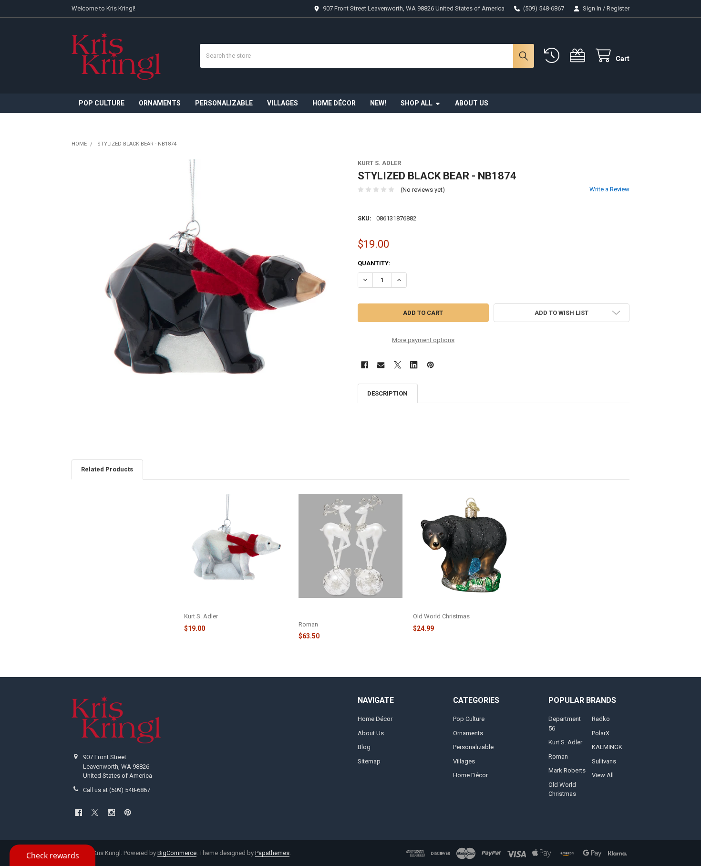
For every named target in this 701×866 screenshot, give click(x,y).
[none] (208, 295)
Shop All (417, 103)
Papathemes (272, 852)
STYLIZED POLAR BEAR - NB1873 (231, 606)
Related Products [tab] (107, 469)
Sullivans (604, 761)
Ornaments (160, 103)
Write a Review (609, 189)
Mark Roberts (567, 770)
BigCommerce (176, 852)
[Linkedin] (414, 365)
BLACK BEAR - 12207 (443, 606)
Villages (282, 103)
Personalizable (224, 103)
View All (603, 775)
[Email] (381, 365)
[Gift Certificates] (579, 55)
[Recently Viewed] (553, 55)
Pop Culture (101, 103)
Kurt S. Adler (565, 742)
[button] (561, 312)
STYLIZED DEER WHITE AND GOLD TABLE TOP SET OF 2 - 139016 (348, 610)
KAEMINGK (607, 747)
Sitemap (369, 761)
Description (387, 393)
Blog (364, 747)
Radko (601, 718)
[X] (397, 365)
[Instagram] (111, 812)
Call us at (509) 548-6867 (116, 789)
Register (618, 8)
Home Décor (334, 103)
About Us (471, 103)
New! (378, 103)
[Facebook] (364, 365)
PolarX (600, 733)
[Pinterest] (430, 365)
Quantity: (374, 263)
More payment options (423, 340)
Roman (558, 756)
